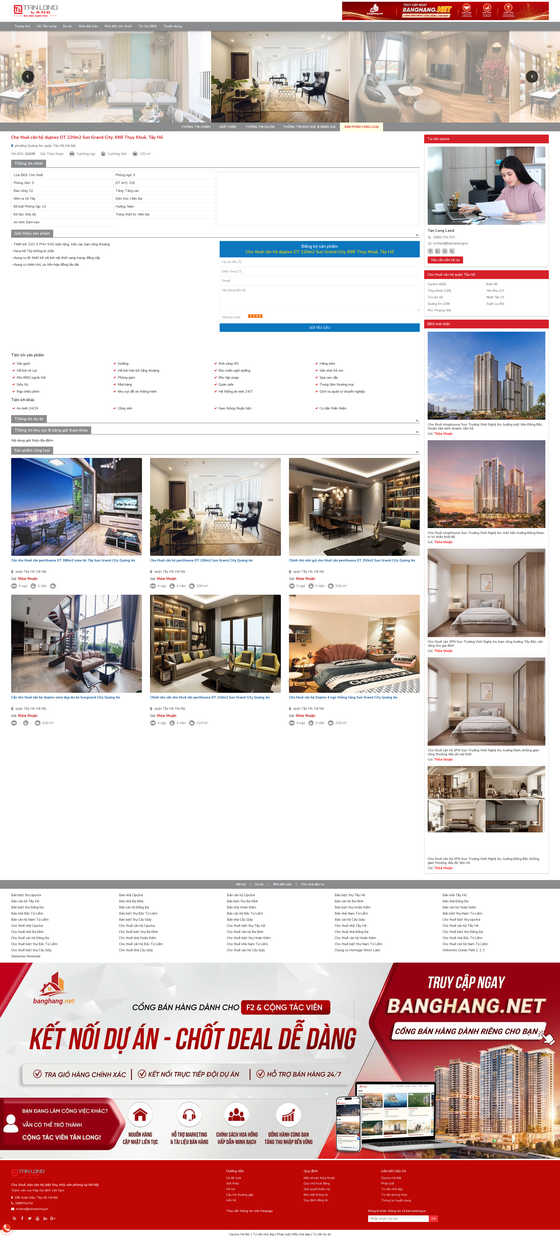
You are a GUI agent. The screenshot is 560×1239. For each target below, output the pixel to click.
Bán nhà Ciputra (131, 895)
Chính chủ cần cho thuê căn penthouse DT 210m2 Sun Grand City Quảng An (210, 697)
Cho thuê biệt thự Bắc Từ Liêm (34, 944)
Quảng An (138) (439, 304)
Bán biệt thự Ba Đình (242, 901)
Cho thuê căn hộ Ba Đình (245, 932)
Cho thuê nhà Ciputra (27, 926)
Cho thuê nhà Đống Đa (351, 932)
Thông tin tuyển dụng (396, 1200)
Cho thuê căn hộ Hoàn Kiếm (355, 938)
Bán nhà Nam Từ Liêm (351, 913)
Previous (28, 77)
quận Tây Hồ (25, 571)
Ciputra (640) (437, 284)
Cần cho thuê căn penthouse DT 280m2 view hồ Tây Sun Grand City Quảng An (73, 560)
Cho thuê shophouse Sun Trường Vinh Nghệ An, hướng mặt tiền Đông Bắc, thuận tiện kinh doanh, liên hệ (485, 427)
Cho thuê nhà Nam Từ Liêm (247, 944)
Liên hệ (231, 1200)
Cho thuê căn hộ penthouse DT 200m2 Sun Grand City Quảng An (201, 560)
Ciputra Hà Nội (391, 1178)
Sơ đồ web (233, 1178)
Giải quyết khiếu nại (317, 1189)
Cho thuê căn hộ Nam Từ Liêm (465, 944)
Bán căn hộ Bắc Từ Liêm (245, 913)
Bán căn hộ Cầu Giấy (350, 919)
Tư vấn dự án (322, 1234)
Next (532, 77)
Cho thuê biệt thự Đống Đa (463, 932)
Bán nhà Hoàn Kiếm (241, 907)
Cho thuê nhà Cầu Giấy (136, 950)
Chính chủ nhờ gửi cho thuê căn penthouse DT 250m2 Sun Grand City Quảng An (352, 560)
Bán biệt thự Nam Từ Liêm (462, 913)
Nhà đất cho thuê (118, 26)
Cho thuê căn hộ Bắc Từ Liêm (141, 944)
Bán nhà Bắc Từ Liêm (27, 913)
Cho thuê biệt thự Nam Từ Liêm (358, 944)
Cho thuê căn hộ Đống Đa (30, 938)
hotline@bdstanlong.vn (451, 243)
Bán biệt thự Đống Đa (27, 907)
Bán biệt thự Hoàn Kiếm (353, 907)
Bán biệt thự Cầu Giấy (135, 919)
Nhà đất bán (88, 26)
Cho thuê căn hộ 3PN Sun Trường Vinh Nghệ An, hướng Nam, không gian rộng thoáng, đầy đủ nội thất (483, 752)
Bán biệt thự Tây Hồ (350, 895)
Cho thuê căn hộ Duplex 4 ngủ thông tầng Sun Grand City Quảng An (343, 697)
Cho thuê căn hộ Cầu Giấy (246, 950)
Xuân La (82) (495, 304)
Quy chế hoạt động (317, 1183)
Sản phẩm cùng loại (361, 127)
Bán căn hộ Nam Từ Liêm (30, 919)
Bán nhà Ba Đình (131, 901)
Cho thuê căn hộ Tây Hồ (460, 926)
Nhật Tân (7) (495, 297)
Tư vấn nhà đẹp (392, 1189)
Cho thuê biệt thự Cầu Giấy (31, 950)
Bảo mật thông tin (316, 1195)
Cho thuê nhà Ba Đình (27, 932)
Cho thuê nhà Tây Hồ (350, 926)
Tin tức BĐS (147, 26)
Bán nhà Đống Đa (455, 901)
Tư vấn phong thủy (394, 1195)
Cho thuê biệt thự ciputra (461, 919)
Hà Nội (41, 571)
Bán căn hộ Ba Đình (349, 901)
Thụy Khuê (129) (439, 291)
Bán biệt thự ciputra (26, 895)
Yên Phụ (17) (495, 291)
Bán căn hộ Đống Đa (134, 907)
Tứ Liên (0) (435, 297)
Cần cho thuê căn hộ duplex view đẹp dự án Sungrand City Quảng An (65, 697)
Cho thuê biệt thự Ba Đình (138, 932)
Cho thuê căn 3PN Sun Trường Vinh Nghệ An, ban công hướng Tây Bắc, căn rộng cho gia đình (485, 644)
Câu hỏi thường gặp (239, 1195)
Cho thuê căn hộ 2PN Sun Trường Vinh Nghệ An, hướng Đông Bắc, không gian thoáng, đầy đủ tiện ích (483, 861)
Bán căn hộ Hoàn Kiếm (459, 907)
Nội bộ (241, 884)
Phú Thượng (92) (439, 310)
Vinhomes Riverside (25, 956)
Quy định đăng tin (316, 1200)
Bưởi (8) (491, 284)
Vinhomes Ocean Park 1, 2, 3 (464, 950)
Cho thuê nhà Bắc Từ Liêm (462, 938)
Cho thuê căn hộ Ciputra (137, 926)
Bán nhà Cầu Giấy (240, 919)
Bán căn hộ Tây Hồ (25, 901)
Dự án (67, 26)
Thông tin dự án (259, 127)
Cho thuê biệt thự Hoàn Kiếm (249, 938)
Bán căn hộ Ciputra (241, 895)
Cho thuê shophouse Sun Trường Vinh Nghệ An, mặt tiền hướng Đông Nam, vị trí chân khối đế (486, 535)
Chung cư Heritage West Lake (357, 950)
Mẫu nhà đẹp (301, 1234)
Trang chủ (22, 26)
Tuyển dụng (172, 26)
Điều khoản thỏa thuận (319, 1178)
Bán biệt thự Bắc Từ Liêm (138, 913)
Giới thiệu (227, 127)
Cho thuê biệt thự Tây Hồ (246, 926)
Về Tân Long (46, 26)
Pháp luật (387, 1183)
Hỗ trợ (230, 1189)
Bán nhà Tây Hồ (454, 895)
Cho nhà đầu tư (312, 884)
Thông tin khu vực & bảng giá (309, 127)
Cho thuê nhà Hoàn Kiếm (137, 938)
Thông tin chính (196, 127)
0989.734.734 (444, 237)
